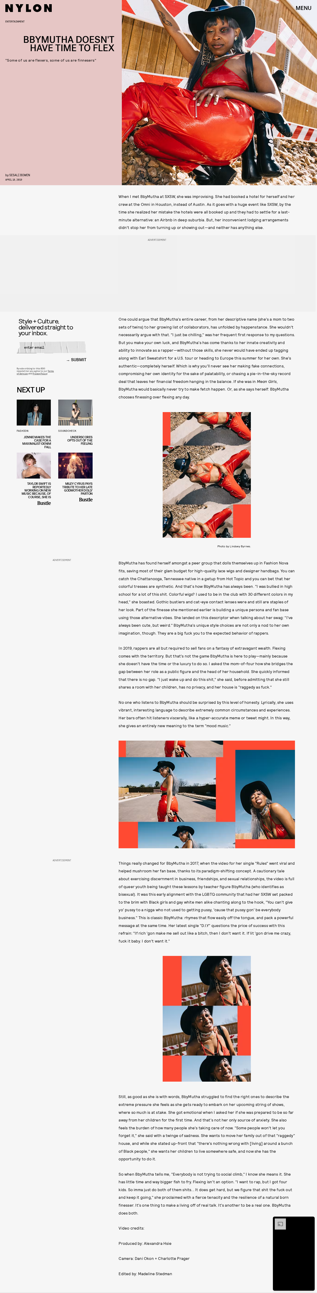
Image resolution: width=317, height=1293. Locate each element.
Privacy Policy (39, 373)
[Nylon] (28, 8)
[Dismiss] (309, 1221)
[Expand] (278, 1221)
